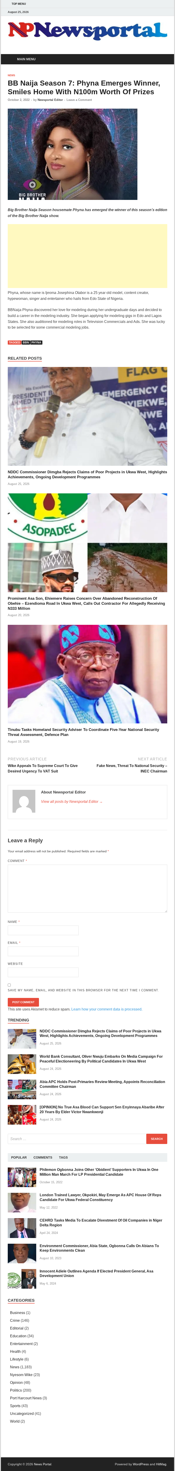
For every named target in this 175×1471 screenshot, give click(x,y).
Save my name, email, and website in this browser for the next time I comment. (83, 990)
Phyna (36, 342)
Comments (42, 1157)
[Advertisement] (87, 256)
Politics (16, 1390)
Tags (63, 1157)
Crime (15, 1320)
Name (14, 922)
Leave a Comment (79, 100)
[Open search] (162, 59)
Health (15, 1351)
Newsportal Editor (50, 100)
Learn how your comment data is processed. (106, 1009)
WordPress (141, 1464)
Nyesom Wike (21, 1375)
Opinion (16, 1383)
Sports (15, 1406)
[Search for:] (87, 1139)
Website (15, 964)
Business (17, 1313)
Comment (17, 861)
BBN (26, 342)
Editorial (16, 1328)
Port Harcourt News (26, 1398)
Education (18, 1336)
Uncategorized (22, 1414)
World (15, 1421)
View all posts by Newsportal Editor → (72, 802)
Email (14, 943)
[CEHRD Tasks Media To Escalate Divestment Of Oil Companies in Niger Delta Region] (22, 1221)
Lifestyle (16, 1359)
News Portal (42, 1464)
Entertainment (21, 1344)
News (11, 75)
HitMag (161, 1464)
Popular (19, 1157)
